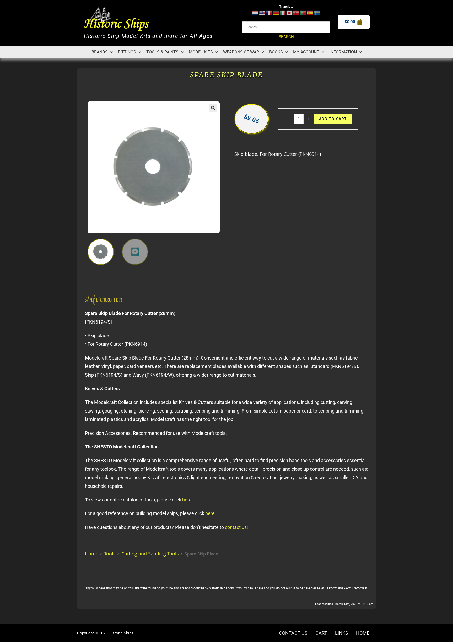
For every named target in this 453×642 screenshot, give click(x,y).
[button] (102, 52)
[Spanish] (310, 12)
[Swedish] (317, 12)
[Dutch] (255, 12)
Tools (110, 553)
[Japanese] (289, 12)
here (187, 499)
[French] (269, 12)
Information (343, 52)
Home (91, 553)
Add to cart (333, 118)
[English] (262, 12)
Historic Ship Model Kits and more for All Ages (148, 36)
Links (341, 633)
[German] (276, 12)
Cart (321, 633)
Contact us (293, 633)
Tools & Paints (162, 52)
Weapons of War (241, 52)
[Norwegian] (296, 12)
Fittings (127, 52)
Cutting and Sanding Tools (150, 553)
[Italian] (282, 12)
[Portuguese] (303, 12)
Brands (99, 52)
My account (306, 52)
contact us (236, 527)
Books (276, 52)
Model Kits (201, 52)
